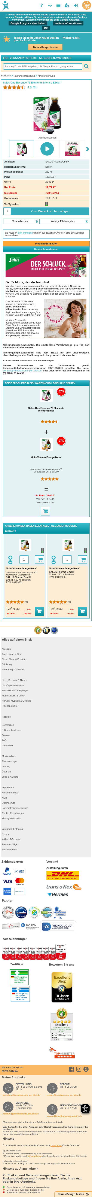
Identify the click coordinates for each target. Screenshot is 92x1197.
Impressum (8, 787)
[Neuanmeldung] (67, 5)
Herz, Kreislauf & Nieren (14, 680)
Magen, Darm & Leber (13, 695)
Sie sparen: (43, 502)
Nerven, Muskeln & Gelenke (16, 700)
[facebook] (72, 1069)
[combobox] (42, 66)
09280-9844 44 (10, 1071)
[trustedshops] (46, 630)
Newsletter (7, 745)
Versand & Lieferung (12, 829)
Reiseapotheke (10, 706)
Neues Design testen (45, 47)
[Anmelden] (76, 5)
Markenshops (9, 756)
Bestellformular (9, 849)
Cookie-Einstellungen (13, 813)
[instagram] (79, 1069)
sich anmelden (25, 232)
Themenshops (9, 761)
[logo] (5, 6)
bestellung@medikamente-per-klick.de (21, 1095)
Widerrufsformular (11, 839)
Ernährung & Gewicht (13, 669)
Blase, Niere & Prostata (14, 659)
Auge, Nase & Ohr (11, 654)
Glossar (6, 735)
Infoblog (6, 766)
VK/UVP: (41, 499)
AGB (4, 797)
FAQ (4, 740)
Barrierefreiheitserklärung (15, 808)
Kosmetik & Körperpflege (15, 690)
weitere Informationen (68, 23)
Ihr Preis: (41, 495)
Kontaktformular (10, 792)
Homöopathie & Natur (13, 685)
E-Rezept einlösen (11, 730)
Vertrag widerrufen (11, 818)
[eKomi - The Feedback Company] (38, 630)
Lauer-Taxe (56, 1145)
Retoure (6, 834)
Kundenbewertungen (46, 249)
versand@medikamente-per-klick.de (64, 1116)
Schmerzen (8, 725)
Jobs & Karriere (10, 776)
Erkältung (7, 664)
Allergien (6, 649)
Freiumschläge (9, 844)
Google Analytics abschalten (27, 23)
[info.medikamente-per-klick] (86, 1069)
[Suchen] (86, 66)
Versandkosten (35, 1156)
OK (46, 28)
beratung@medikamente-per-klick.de (22, 370)
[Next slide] (87, 149)
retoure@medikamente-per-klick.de (64, 1095)
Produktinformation (46, 243)
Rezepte (6, 717)
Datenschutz (8, 803)
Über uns (7, 771)
